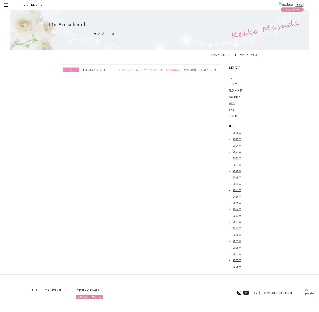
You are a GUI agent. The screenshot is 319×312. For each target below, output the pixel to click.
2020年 (237, 171)
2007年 (237, 254)
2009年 (237, 241)
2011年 (237, 228)
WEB (232, 103)
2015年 (237, 203)
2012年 (237, 222)
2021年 (237, 165)
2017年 (237, 190)
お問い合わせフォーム (89, 297)
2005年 (237, 267)
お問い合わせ (292, 9)
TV (230, 78)
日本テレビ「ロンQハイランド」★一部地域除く (149, 70)
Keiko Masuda (32, 5)
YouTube (234, 97)
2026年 (237, 133)
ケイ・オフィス (44, 290)
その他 (233, 116)
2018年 (237, 184)
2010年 (237, 235)
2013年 (237, 216)
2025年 (237, 139)
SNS (231, 109)
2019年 (237, 177)
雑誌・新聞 (235, 90)
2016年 (237, 196)
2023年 (237, 152)
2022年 (237, 158)
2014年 (237, 209)
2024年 (237, 145)
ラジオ (233, 84)
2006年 (237, 260)
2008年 (237, 247)
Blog (299, 4)
